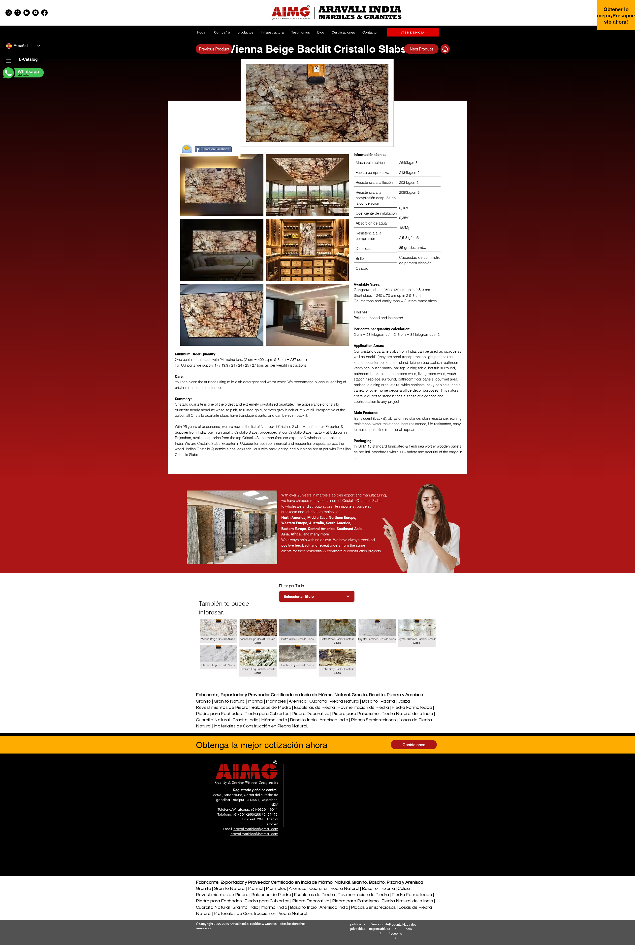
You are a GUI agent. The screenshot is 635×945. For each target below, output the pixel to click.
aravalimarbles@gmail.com (255, 829)
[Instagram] (8, 12)
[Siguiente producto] (445, 49)
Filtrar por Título (291, 586)
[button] (22, 59)
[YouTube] (35, 12)
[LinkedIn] (26, 12)
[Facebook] (44, 12)
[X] (17, 12)
